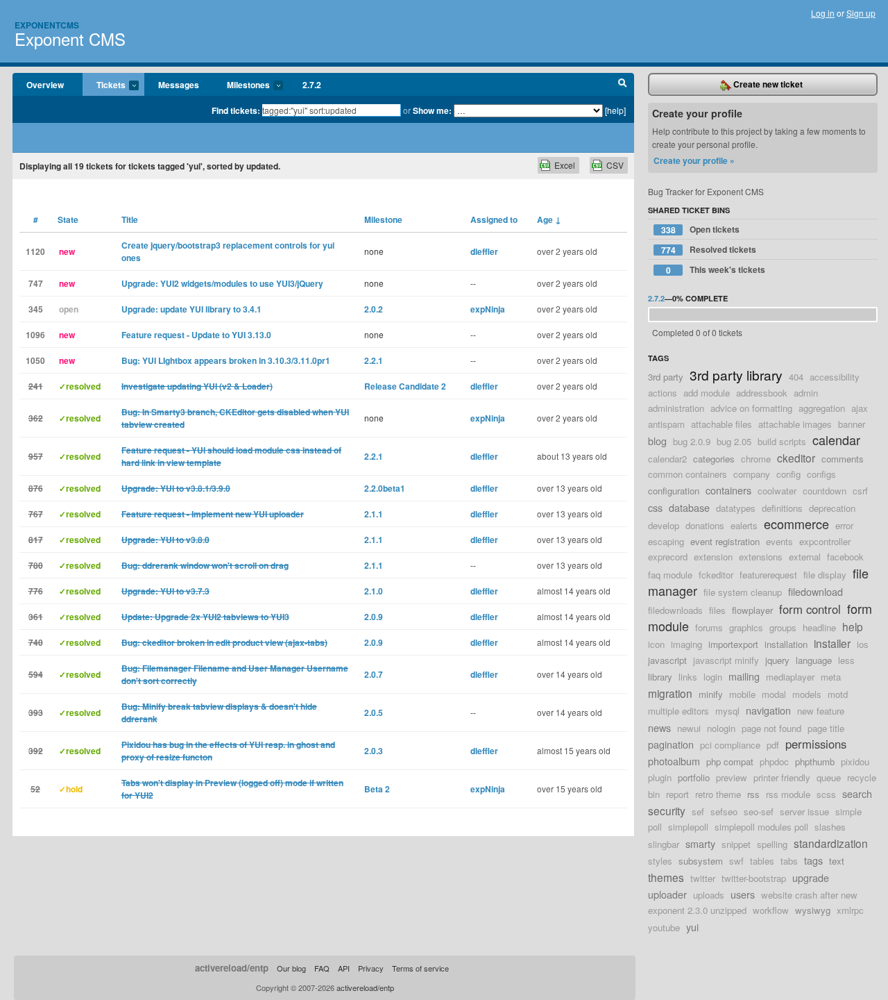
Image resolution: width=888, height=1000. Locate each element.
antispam (666, 424)
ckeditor (796, 457)
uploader (667, 894)
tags (813, 860)
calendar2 (667, 458)
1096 (35, 334)
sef (698, 811)
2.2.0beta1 (384, 488)
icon (656, 644)
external (805, 556)
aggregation (822, 408)
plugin (660, 777)
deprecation (832, 508)
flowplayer (752, 610)
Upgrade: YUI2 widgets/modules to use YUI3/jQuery (222, 283)
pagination (671, 744)
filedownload (815, 591)
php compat (729, 761)
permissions (815, 743)
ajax (859, 408)
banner (851, 424)
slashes (830, 826)
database (689, 507)
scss (826, 794)
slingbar (663, 844)
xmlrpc (850, 910)
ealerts (744, 525)
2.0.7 (373, 674)
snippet (736, 844)
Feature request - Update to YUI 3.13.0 (196, 334)
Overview (45, 84)
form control (810, 609)
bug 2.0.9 (691, 441)
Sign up (861, 13)
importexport (733, 644)
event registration (725, 541)
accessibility (835, 376)
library (660, 676)
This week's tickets (716, 269)
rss (753, 794)
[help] (615, 110)
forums (709, 627)
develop (663, 525)
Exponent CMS (70, 38)
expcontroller (825, 541)
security (666, 810)
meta (831, 676)
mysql (727, 710)
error (844, 525)
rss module (788, 794)
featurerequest (768, 574)
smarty (700, 843)
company (751, 474)
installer (832, 643)
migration (670, 693)
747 (35, 283)
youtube (664, 927)
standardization (831, 843)
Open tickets (700, 229)
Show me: (432, 110)
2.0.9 (373, 616)
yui (692, 926)
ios (863, 644)
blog (657, 440)
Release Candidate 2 (405, 386)
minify (711, 694)
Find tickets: (236, 110)
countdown (824, 490)
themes (666, 877)
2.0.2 (373, 309)
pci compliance (730, 744)
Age (549, 219)
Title (129, 219)
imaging (686, 644)
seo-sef (759, 811)
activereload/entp (231, 967)
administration (676, 408)
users (743, 894)
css (655, 507)
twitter (702, 878)
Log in (823, 13)
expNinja (487, 309)
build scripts (782, 441)
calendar (836, 440)
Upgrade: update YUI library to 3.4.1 (191, 309)
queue (829, 777)
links (687, 676)
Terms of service (420, 968)
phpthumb (815, 761)
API (344, 968)
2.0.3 (373, 750)
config (788, 474)
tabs (789, 860)
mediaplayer (790, 676)
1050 (35, 360)
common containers (687, 474)
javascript (667, 660)
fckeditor (716, 574)
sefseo (723, 811)
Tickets (104, 85)
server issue (804, 811)
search (857, 793)
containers (728, 490)
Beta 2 (377, 789)
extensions (761, 556)
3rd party (665, 376)
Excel (564, 165)
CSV (615, 165)
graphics (746, 627)
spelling (772, 844)
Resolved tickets (709, 249)
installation (786, 644)
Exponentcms (47, 25)
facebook (845, 556)
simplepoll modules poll (761, 826)
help (852, 626)
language (814, 660)
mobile (742, 694)
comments (842, 458)
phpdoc (774, 761)
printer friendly (781, 777)
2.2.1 (373, 360)
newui (689, 728)
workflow (771, 910)
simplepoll (688, 826)
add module (706, 392)
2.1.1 (373, 514)
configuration (673, 490)
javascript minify (726, 660)
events (779, 541)
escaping (666, 541)
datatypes (735, 508)
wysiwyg (812, 910)
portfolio (694, 777)
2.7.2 (311, 84)
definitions (782, 508)
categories (714, 458)
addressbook (761, 392)
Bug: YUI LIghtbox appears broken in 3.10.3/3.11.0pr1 (225, 360)
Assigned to (494, 219)
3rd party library (736, 374)
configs (821, 474)
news (659, 727)
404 (796, 376)
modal (774, 694)
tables (762, 860)
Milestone (383, 219)
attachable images (795, 424)
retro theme (718, 794)
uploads (708, 894)
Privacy (371, 968)
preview (731, 777)
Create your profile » (694, 160)
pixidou (855, 761)
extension (713, 556)
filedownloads (675, 610)
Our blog (291, 968)
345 (35, 309)
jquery (777, 660)
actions (662, 392)
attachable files (721, 424)
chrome (756, 458)
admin (806, 392)
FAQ (322, 968)
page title (826, 728)
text (836, 860)
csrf (860, 490)
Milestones (241, 85)
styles (660, 860)
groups (782, 627)
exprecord (668, 556)
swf (736, 860)
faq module (670, 574)
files (717, 610)
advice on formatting (751, 408)
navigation (768, 710)
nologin (721, 728)
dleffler (484, 251)
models (806, 694)
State (68, 219)
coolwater (777, 490)
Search (622, 85)
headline (819, 627)
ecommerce (796, 524)
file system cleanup (742, 592)
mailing (744, 676)
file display (824, 574)
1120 (35, 251)
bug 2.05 (734, 441)
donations (704, 525)
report (677, 794)
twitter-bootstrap (754, 878)
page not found (771, 728)
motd (838, 694)
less (846, 660)
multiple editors (678, 710)
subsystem (700, 860)
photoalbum (674, 760)
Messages (178, 84)
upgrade (810, 877)
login (712, 676)
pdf (773, 744)
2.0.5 (373, 712)
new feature (820, 710)
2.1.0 (373, 591)
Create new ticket (767, 84)
